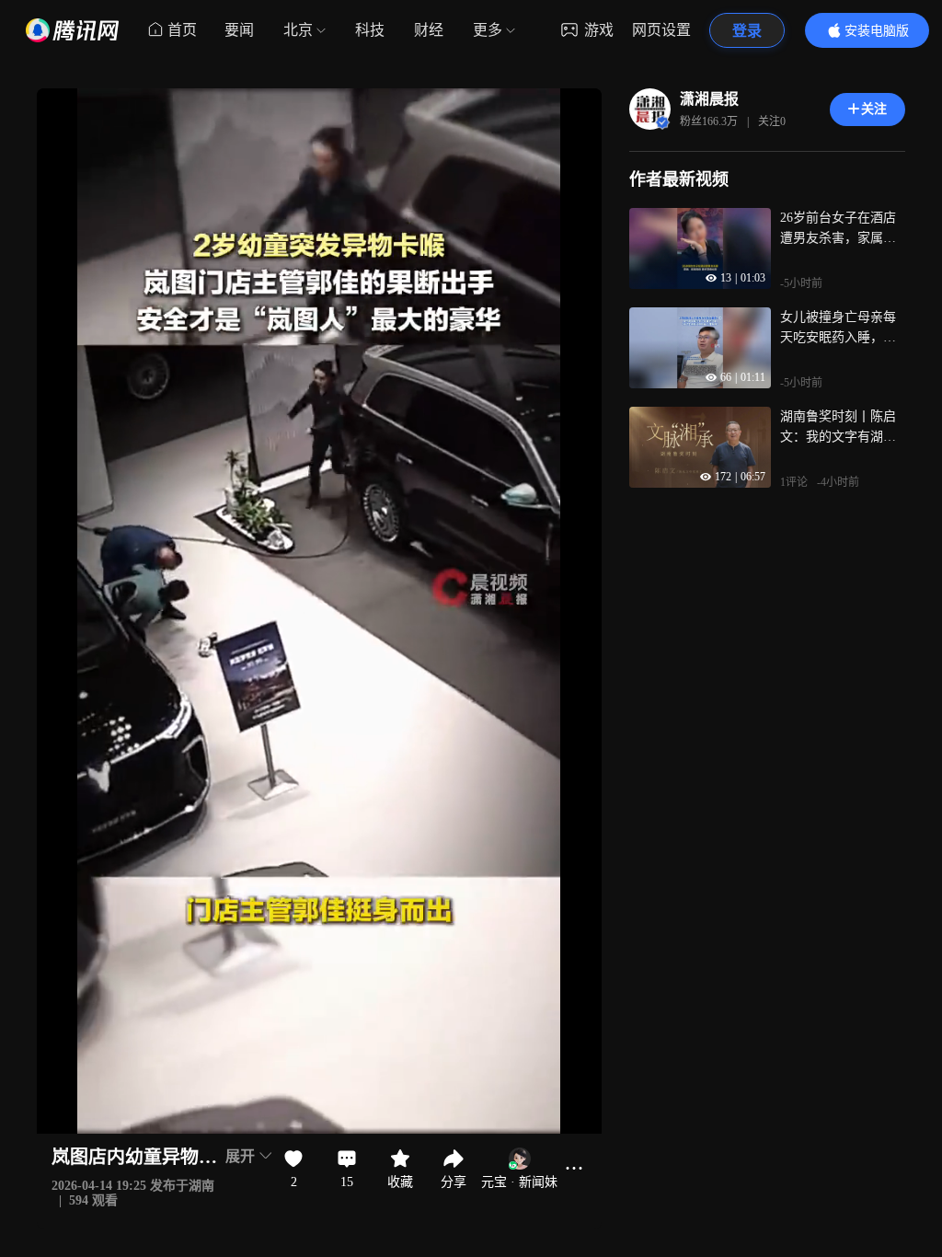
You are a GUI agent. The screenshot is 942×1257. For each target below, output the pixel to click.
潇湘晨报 (709, 99)
